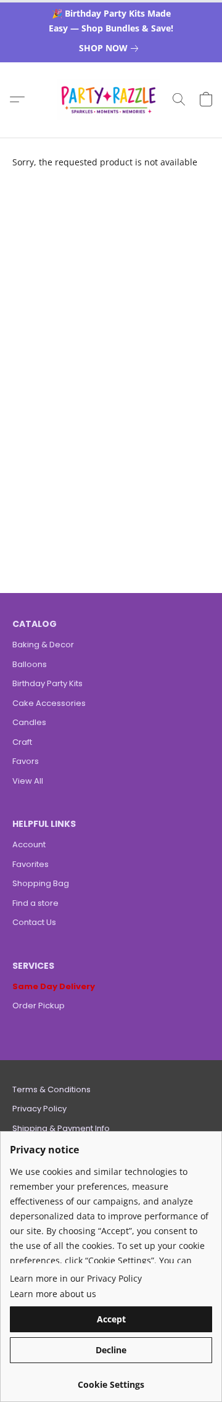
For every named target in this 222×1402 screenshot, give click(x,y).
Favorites (30, 864)
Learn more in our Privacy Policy (76, 1278)
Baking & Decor (43, 644)
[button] (111, 99)
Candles (29, 722)
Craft (22, 742)
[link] (111, 48)
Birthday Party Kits (47, 683)
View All (27, 781)
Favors (25, 761)
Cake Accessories (49, 703)
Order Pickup (38, 1005)
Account (29, 844)
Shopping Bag (40, 883)
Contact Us (34, 922)
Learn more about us (53, 1294)
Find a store (35, 903)
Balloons (29, 664)
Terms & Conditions (51, 1089)
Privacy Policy (39, 1108)
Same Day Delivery (53, 986)
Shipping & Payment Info (61, 1128)
